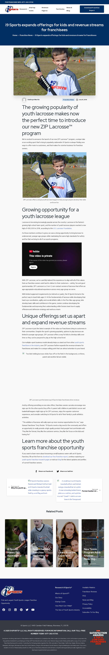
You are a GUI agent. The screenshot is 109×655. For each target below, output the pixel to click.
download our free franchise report (55, 457)
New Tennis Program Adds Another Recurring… (92, 554)
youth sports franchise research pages (36, 459)
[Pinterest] (21, 609)
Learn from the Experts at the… (67, 556)
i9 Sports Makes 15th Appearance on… (14, 554)
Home (15, 35)
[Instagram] (9, 609)
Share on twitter (66, 471)
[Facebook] (3, 609)
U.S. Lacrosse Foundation (62, 228)
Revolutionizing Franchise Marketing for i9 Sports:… (41, 554)
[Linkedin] (15, 609)
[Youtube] (33, 609)
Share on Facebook (46, 471)
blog (59, 459)
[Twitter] (27, 609)
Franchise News (26, 35)
